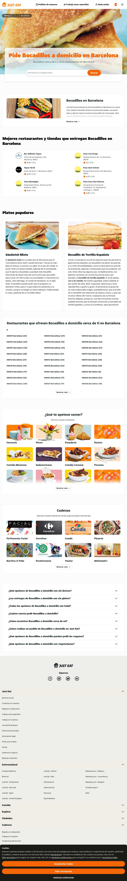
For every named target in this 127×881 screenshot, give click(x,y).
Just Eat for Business (9, 725)
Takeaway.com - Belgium (94, 771)
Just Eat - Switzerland (10, 782)
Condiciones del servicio (11, 841)
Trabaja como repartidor (77, 4)
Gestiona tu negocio (10, 752)
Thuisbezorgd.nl (91, 787)
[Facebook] (50, 678)
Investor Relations (9, 771)
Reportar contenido (9, 758)
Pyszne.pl (47, 793)
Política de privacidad (10, 731)
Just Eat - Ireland (50, 771)
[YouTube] (76, 678)
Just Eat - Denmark (9, 787)
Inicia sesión (103, 4)
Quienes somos (8, 698)
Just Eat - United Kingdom (12, 798)
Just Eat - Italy (49, 776)
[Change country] (115, 4)
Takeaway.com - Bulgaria (94, 782)
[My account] (122, 4)
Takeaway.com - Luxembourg (96, 776)
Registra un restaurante (11, 832)
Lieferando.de (49, 787)
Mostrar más (72, 121)
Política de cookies (9, 742)
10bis (87, 793)
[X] (67, 678)
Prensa (4, 747)
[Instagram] (59, 678)
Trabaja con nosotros (10, 720)
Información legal (9, 736)
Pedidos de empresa (47, 4)
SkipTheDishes (49, 798)
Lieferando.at (49, 782)
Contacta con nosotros (10, 703)
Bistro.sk (5, 776)
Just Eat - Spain (8, 793)
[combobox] (56, 72)
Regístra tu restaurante (11, 709)
